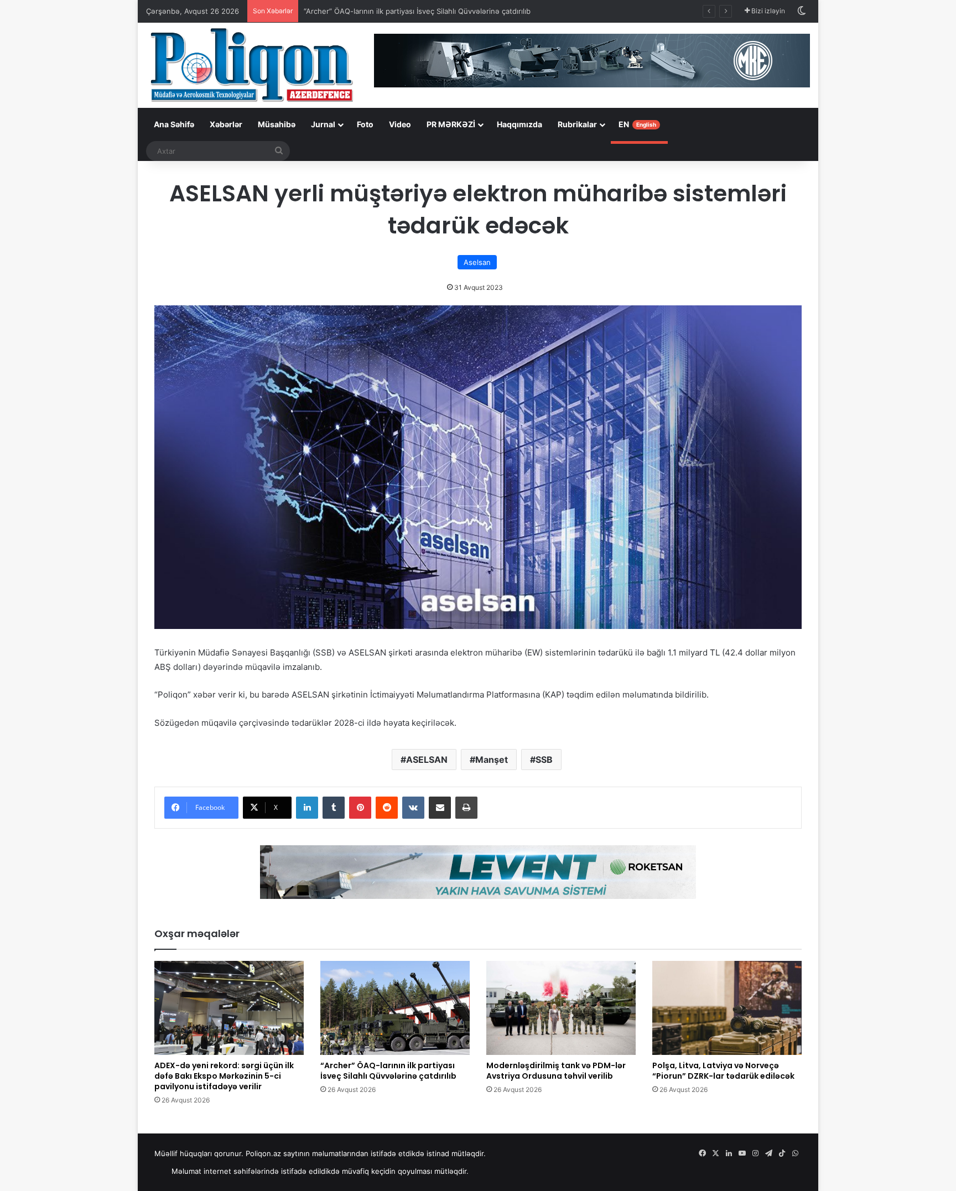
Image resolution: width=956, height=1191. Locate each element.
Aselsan (477, 262)
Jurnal (323, 124)
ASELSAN (427, 759)
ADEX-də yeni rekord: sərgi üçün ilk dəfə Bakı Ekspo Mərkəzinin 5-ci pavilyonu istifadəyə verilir (224, 1076)
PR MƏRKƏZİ (451, 124)
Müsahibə (276, 124)
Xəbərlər (226, 124)
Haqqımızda (519, 124)
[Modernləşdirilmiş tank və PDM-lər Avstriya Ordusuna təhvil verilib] (561, 1008)
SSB (544, 759)
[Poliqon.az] (251, 64)
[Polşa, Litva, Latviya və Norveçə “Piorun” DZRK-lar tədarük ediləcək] (727, 1008)
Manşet (491, 759)
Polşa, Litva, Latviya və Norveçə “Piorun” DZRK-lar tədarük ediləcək (723, 1070)
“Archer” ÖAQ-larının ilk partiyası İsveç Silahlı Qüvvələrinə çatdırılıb (417, 11)
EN (637, 124)
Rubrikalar (577, 124)
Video (400, 124)
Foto (365, 124)
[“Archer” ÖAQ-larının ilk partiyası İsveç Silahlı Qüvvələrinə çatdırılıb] (395, 1008)
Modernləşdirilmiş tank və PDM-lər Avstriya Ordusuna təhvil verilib (556, 1070)
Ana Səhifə (174, 124)
